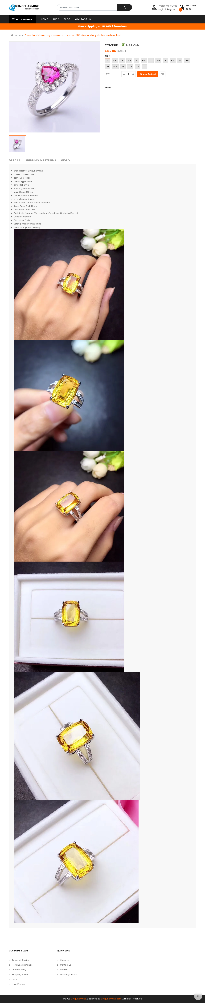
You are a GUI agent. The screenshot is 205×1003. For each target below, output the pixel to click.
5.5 (129, 60)
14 (145, 66)
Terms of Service (20, 960)
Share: (108, 87)
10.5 (115, 66)
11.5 (130, 66)
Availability (111, 44)
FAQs (14, 979)
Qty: (107, 73)
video (65, 160)
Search (64, 969)
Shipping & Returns (40, 160)
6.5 (143, 60)
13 (138, 66)
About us (64, 960)
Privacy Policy (19, 969)
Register (171, 9)
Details (14, 160)
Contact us (65, 964)
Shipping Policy (20, 974)
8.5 (172, 60)
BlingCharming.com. (111, 998)
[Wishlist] (162, 74)
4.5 (114, 60)
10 (108, 66)
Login (161, 9)
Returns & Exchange (22, 964)
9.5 (187, 60)
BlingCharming (78, 998)
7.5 (158, 60)
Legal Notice (18, 984)
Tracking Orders (68, 974)
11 (123, 66)
